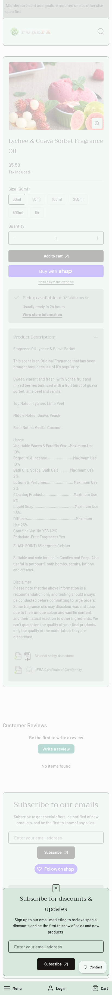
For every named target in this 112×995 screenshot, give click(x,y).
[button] (99, 988)
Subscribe (53, 964)
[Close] (56, 888)
